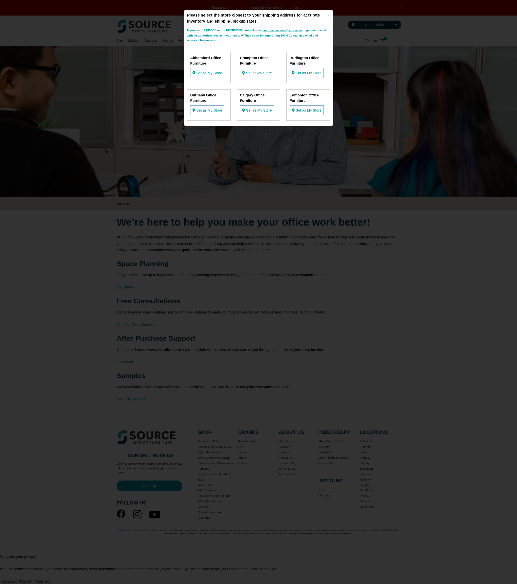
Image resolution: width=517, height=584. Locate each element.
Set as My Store (208, 73)
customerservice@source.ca (282, 30)
